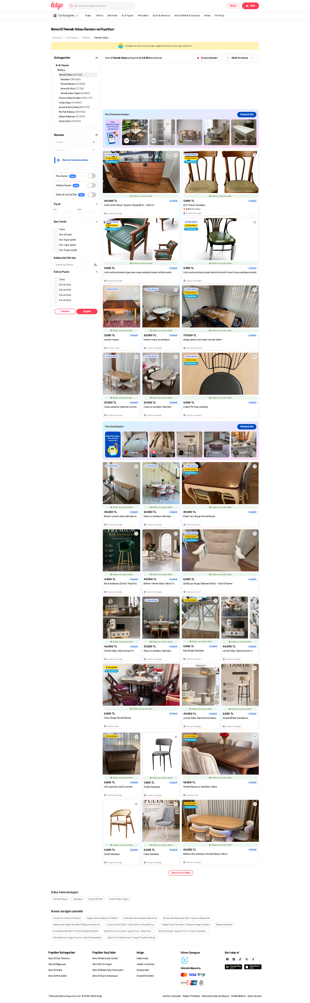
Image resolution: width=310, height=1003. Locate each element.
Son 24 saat (65, 234)
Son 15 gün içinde (68, 250)
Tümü (62, 229)
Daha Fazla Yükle (180, 872)
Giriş (233, 5)
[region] (180, 132)
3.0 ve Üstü (65, 284)
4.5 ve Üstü (65, 300)
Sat (252, 5)
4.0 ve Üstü (65, 295)
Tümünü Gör (247, 114)
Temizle (65, 311)
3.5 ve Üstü (65, 290)
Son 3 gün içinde (67, 239)
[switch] (92, 175)
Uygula (87, 311)
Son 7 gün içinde (67, 245)
